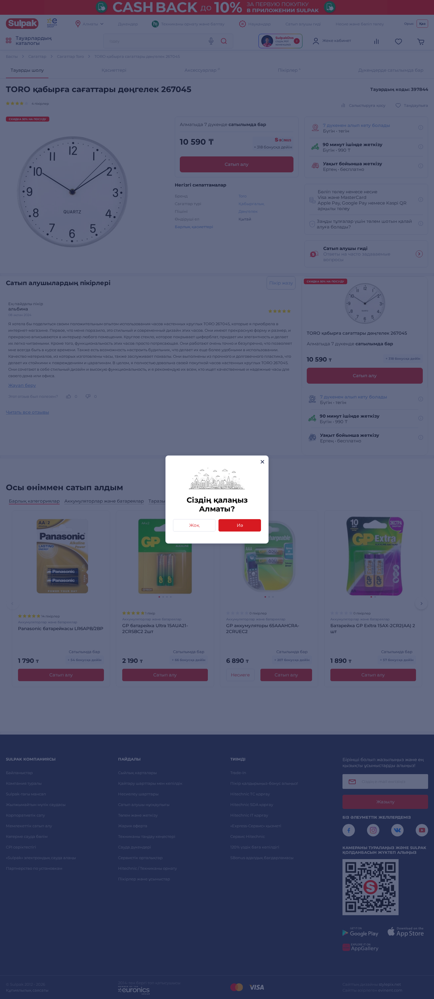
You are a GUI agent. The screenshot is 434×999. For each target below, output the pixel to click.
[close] (262, 461)
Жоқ (194, 525)
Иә (240, 525)
